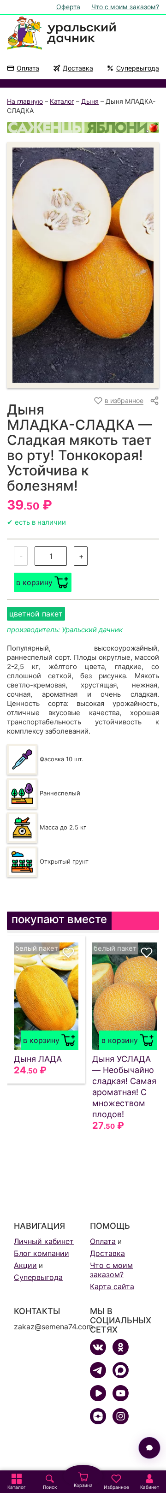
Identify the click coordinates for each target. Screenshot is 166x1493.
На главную (25, 101)
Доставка (78, 68)
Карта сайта (112, 1286)
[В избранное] (68, 952)
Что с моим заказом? (125, 7)
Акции (25, 1265)
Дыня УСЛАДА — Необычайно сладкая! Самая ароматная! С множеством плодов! (124, 1086)
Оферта (68, 7)
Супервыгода (137, 68)
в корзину (34, 582)
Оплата (28, 68)
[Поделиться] (154, 400)
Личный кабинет (44, 1241)
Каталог (62, 101)
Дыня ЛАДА (38, 1059)
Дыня (90, 101)
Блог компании (41, 1253)
